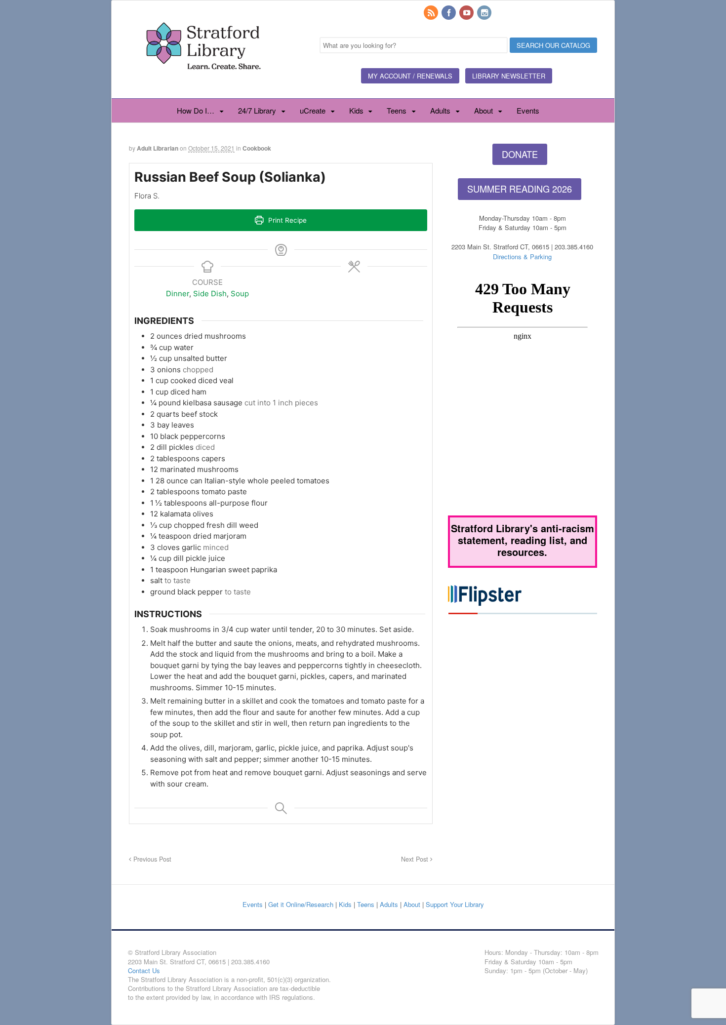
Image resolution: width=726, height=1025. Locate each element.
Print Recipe (286, 220)
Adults (440, 110)
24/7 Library (257, 110)
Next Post (415, 859)
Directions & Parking (522, 256)
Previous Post (151, 859)
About (483, 110)
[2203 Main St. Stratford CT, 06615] (203, 81)
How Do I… (195, 110)
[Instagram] (485, 13)
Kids (356, 110)
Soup (240, 293)
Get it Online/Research (300, 904)
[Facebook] (449, 13)
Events (528, 110)
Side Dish (210, 293)
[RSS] (432, 13)
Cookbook (256, 148)
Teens (396, 110)
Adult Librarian (157, 148)
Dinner (177, 293)
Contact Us (144, 970)
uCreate (312, 110)
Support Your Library (455, 904)
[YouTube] (467, 13)
